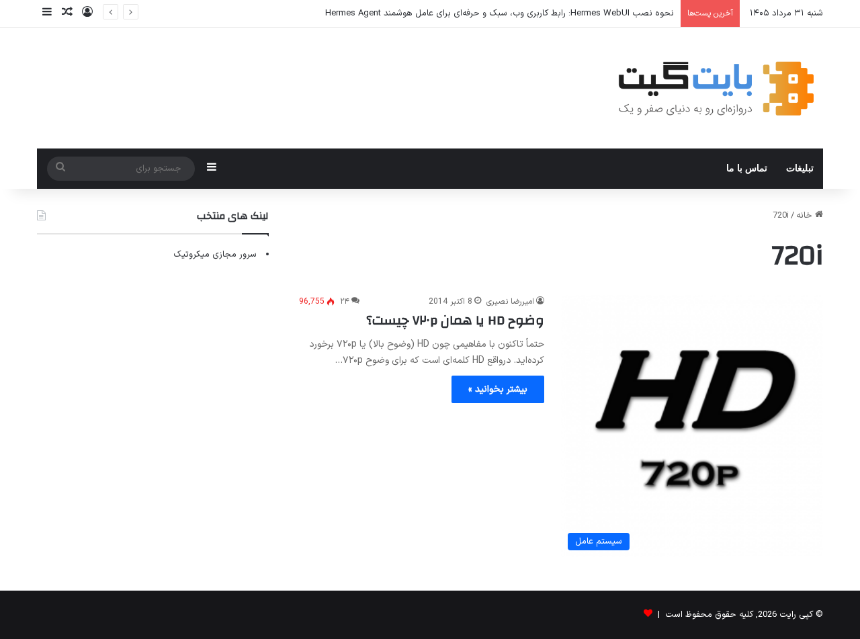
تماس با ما (746, 168)
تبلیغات (800, 168)
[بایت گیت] (716, 88)
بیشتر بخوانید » (497, 389)
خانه (805, 215)
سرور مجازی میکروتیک (215, 254)
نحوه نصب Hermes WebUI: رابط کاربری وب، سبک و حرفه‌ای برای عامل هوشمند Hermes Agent (499, 13)
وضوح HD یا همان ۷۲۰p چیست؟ (455, 320)
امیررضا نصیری (510, 302)
